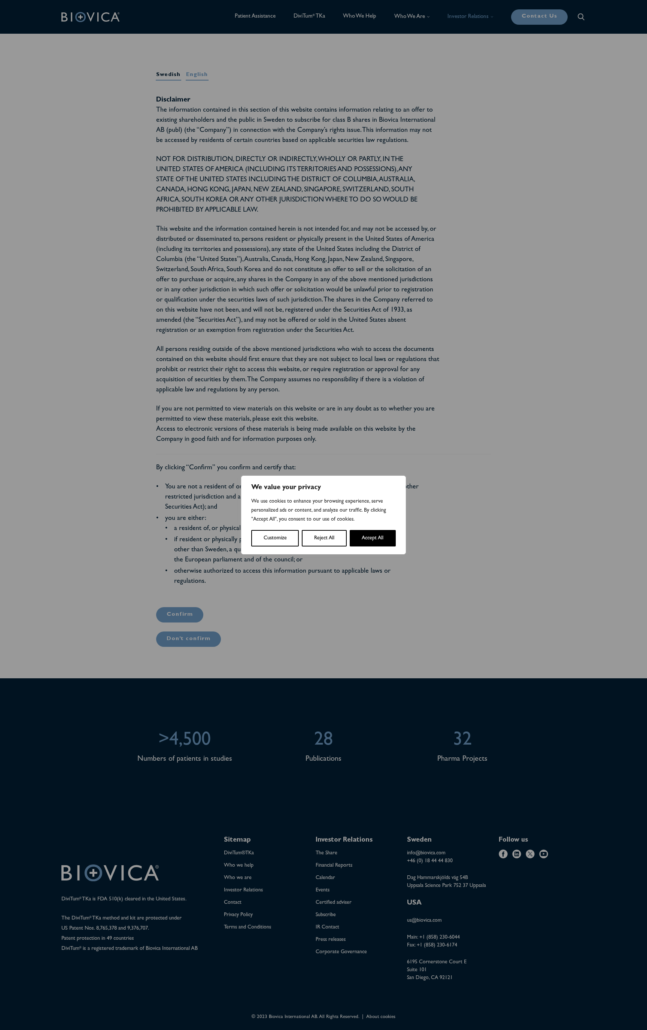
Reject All (324, 538)
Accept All (372, 538)
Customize (275, 538)
